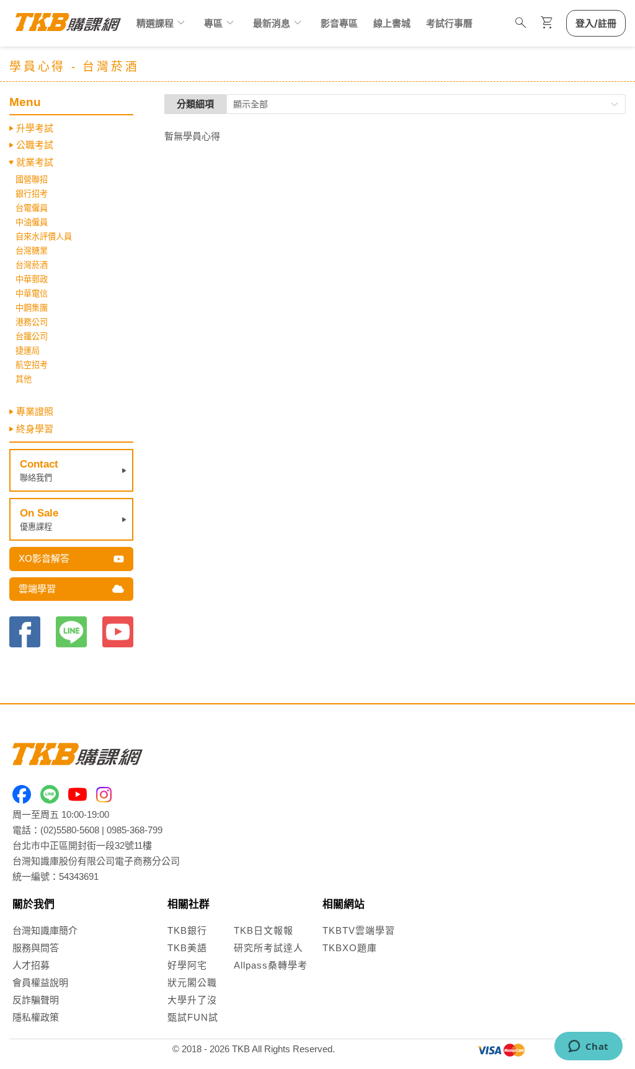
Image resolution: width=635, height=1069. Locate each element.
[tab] (71, 129)
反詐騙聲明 (35, 1000)
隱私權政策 (35, 1017)
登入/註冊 (595, 23)
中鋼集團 (32, 308)
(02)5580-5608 (69, 830)
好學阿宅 (187, 965)
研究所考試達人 (268, 948)
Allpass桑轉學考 (271, 965)
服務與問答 (35, 948)
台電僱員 (32, 208)
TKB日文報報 (263, 930)
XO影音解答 (44, 558)
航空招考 (32, 365)
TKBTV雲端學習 (358, 930)
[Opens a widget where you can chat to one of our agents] (588, 1047)
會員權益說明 (40, 982)
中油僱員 (32, 222)
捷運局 (28, 350)
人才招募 (31, 965)
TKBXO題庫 (349, 948)
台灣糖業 (32, 250)
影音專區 (339, 23)
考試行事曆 (449, 23)
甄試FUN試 (192, 1017)
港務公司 (32, 322)
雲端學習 (37, 588)
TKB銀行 (187, 930)
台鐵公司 (32, 336)
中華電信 (32, 293)
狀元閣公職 (192, 982)
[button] (71, 129)
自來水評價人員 (44, 236)
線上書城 (392, 23)
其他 (24, 379)
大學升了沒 (192, 1000)
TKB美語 (187, 948)
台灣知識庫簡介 (45, 930)
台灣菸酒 (32, 265)
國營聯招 (32, 179)
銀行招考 (32, 193)
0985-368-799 (134, 830)
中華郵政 (32, 279)
